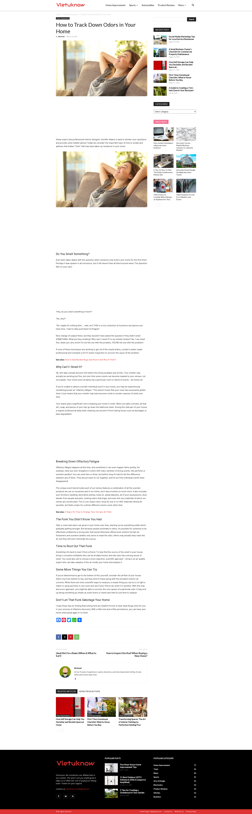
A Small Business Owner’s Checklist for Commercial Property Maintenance (180, 51)
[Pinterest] (70, 637)
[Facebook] (58, 637)
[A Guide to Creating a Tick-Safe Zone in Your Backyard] (160, 91)
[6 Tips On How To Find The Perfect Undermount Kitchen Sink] (164, 161)
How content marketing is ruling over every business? (163, 145)
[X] (64, 637)
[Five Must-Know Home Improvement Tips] (111, 767)
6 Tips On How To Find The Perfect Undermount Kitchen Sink (163, 172)
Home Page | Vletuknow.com (151, 811)
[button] (193, 5)
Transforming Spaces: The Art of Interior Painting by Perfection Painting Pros (132, 722)
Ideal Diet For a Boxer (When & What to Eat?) (76, 654)
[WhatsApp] (76, 637)
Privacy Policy (191, 811)
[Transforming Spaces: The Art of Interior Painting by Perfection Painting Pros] (133, 707)
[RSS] (72, 796)
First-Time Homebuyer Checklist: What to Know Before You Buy (98, 722)
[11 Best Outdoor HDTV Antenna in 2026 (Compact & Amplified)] (111, 780)
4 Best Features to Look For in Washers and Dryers (185, 197)
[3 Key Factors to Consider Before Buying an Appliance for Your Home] (164, 185)
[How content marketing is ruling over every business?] (164, 134)
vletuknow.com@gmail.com (77, 789)
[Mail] (65, 796)
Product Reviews (166, 5)
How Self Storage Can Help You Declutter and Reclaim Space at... (181, 64)
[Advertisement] (101, 118)
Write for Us (179, 811)
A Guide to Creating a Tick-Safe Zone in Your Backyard (181, 89)
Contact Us (168, 811)
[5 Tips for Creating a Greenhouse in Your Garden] (111, 793)
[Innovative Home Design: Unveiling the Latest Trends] (186, 161)
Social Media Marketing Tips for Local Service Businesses (182, 37)
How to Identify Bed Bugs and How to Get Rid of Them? (90, 359)
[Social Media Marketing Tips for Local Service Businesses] (160, 39)
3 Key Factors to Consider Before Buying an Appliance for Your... (163, 197)
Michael (61, 36)
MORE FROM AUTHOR (89, 691)
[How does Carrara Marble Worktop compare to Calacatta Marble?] (186, 134)
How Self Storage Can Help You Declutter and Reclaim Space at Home (70, 722)
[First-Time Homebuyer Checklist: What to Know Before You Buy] (101, 707)
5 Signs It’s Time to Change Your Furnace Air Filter (88, 512)
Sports (132, 5)
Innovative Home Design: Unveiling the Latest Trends (185, 172)
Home (58, 14)
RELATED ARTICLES (66, 691)
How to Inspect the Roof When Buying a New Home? (126, 654)
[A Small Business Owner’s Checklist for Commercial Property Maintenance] (160, 52)
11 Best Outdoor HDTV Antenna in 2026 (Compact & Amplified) (133, 779)
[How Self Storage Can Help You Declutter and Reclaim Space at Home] (70, 707)
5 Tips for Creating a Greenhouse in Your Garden (132, 791)
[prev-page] (57, 730)
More (181, 5)
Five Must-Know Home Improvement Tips (130, 765)
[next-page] (61, 730)
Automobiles (148, 5)
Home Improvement (115, 5)
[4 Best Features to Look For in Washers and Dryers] (186, 185)
